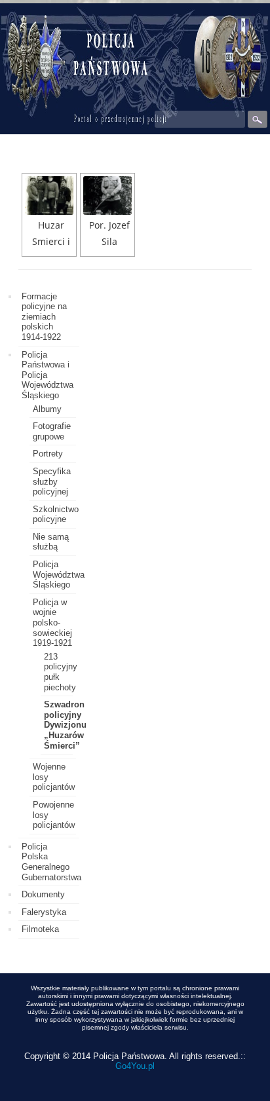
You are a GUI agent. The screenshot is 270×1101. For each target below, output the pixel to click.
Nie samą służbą (51, 542)
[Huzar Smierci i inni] (49, 195)
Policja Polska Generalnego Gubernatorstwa (51, 862)
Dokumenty (43, 894)
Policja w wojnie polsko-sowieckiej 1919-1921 (52, 622)
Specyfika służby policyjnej (52, 481)
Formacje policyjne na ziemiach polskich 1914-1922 (44, 316)
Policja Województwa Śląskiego (59, 574)
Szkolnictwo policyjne (56, 514)
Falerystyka (44, 912)
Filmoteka (40, 929)
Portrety (48, 453)
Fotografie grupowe (52, 431)
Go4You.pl (135, 1066)
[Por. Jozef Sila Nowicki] (107, 195)
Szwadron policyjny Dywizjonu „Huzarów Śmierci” (65, 725)
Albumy (47, 409)
